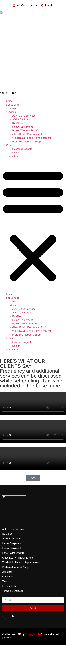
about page (12, 104)
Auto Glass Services (23, 115)
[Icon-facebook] (5, 616)
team (15, 108)
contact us (12, 156)
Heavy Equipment (22, 126)
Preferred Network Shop (26, 141)
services (11, 111)
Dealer (16, 152)
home (9, 100)
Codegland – (33, 634)
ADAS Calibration (22, 119)
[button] (33, 225)
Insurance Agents (22, 148)
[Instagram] (13, 616)
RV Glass (17, 123)
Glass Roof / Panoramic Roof (29, 134)
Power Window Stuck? (25, 130)
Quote (9, 145)
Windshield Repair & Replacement (31, 137)
